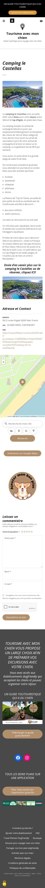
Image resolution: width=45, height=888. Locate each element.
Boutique (37, 838)
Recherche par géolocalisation (26, 430)
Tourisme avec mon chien (22, 35)
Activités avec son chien (23, 853)
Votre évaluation (10, 531)
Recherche (23, 438)
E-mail (7, 584)
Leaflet (9, 416)
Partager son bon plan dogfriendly (22, 848)
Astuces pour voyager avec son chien (22, 843)
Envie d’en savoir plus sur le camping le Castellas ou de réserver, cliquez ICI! (22, 268)
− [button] (3, 362)
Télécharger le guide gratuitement (23, 734)
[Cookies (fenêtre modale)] (4, 883)
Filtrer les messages (33, 430)
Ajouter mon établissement (23, 12)
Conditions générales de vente (22, 863)
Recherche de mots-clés (5, 423)
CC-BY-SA (41, 416)
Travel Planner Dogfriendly (16, 838)
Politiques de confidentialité (22, 868)
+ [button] (3, 358)
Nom (6, 571)
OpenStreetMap (25, 416)
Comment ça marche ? (22, 828)
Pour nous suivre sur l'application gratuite (22, 791)
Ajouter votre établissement (19, 833)
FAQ (38, 833)
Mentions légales (22, 858)
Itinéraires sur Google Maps (23, 453)
